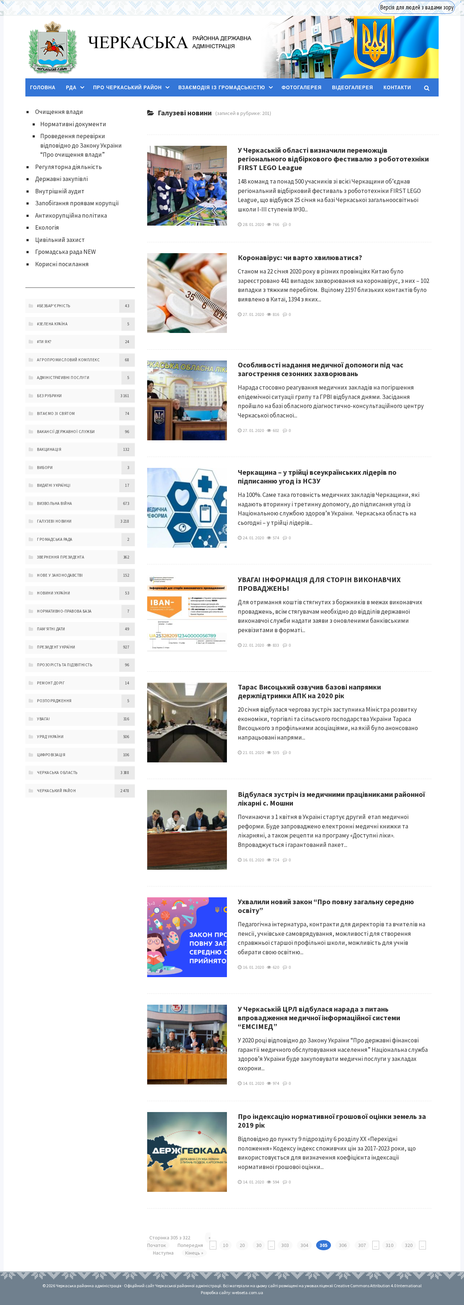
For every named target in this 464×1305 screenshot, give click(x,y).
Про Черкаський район (127, 87)
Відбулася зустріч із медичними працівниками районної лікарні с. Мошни (331, 798)
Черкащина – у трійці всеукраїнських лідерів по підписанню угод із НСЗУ (317, 476)
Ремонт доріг (51, 683)
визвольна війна (54, 503)
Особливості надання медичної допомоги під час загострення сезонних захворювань (320, 369)
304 (304, 1245)
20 (242, 1245)
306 (343, 1245)
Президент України (56, 647)
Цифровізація (51, 754)
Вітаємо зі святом (56, 413)
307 (362, 1245)
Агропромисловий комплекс (68, 359)
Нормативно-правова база (64, 611)
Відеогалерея (352, 87)
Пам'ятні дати (51, 628)
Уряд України (50, 736)
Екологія (47, 227)
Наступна (163, 1253)
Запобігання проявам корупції (77, 203)
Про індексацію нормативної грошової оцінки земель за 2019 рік (332, 1120)
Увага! (43, 718)
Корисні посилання (62, 264)
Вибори (45, 467)
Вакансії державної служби (66, 431)
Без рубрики (49, 395)
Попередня (190, 1245)
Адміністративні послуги (63, 377)
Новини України (53, 593)
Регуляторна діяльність (68, 167)
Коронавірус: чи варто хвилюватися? (300, 257)
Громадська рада (54, 539)
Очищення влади (59, 112)
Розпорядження (54, 700)
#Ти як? (44, 341)
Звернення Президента (60, 557)
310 (389, 1245)
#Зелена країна (52, 323)
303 (285, 1245)
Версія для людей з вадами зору (416, 7)
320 (409, 1245)
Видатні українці (53, 485)
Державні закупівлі (61, 179)
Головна (42, 87)
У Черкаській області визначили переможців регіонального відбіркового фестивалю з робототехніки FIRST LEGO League (333, 158)
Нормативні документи (73, 124)
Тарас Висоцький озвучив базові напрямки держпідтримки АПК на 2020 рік (309, 691)
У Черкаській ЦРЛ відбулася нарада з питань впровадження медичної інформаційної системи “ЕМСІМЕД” (319, 1017)
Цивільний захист (60, 240)
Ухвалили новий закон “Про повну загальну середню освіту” (326, 906)
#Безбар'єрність (53, 305)
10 (225, 1245)
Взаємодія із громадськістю (221, 87)
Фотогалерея (302, 87)
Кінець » (194, 1253)
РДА (71, 87)
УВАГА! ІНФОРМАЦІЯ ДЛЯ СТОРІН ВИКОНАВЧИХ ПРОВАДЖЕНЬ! (319, 584)
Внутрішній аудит (59, 191)
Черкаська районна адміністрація (52, 47)
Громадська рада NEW (65, 252)
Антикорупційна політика (71, 215)
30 (258, 1245)
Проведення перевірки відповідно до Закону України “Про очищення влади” (81, 145)
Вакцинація (49, 449)
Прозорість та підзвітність (64, 664)
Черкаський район (56, 790)
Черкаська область (57, 772)
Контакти (397, 87)
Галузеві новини (54, 521)
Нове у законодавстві (60, 575)
